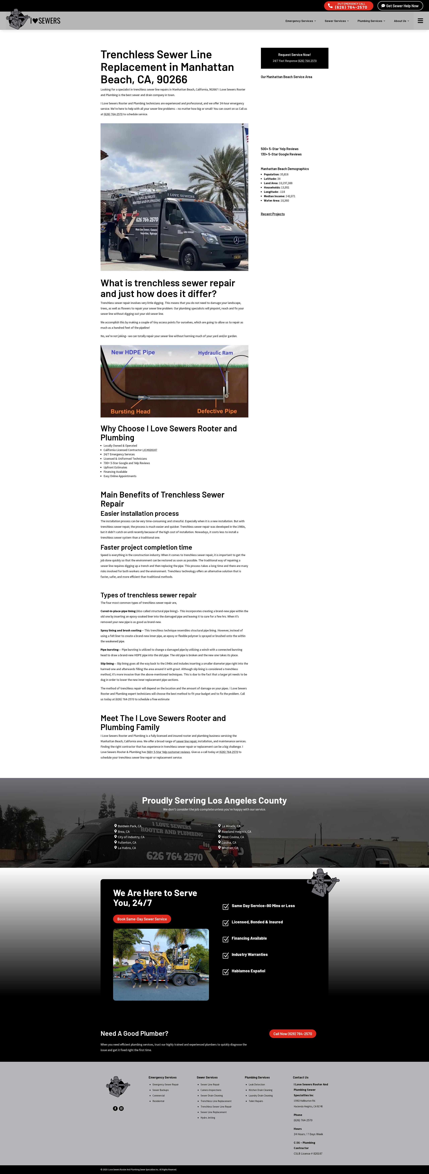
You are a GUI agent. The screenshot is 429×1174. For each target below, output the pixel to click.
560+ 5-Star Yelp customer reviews (168, 752)
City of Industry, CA (131, 837)
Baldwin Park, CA (129, 826)
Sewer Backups (160, 1090)
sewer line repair (186, 741)
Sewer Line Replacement (214, 1112)
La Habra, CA (126, 848)
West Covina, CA (233, 837)
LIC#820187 (149, 450)
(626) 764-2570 (351, 7)
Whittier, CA (230, 848)
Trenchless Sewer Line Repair (216, 1106)
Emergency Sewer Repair (165, 1084)
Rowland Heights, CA (236, 831)
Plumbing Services (370, 21)
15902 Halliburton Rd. (305, 1100)
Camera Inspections (211, 1090)
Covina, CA (229, 842)
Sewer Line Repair (210, 1084)
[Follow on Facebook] (115, 1108)
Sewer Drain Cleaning (212, 1095)
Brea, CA (124, 831)
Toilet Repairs (256, 1101)
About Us (400, 21)
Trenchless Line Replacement (216, 1101)
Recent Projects (273, 214)
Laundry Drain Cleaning (261, 1095)
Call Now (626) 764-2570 (292, 1033)
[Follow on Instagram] (121, 1108)
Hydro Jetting (208, 1117)
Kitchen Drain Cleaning (260, 1090)
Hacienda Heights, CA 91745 (308, 1106)
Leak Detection (257, 1084)
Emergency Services (299, 21)
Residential (158, 1101)
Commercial (158, 1095)
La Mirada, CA (231, 826)
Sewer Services (335, 21)
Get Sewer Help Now (402, 6)
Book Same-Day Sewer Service (142, 919)
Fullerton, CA (127, 842)
